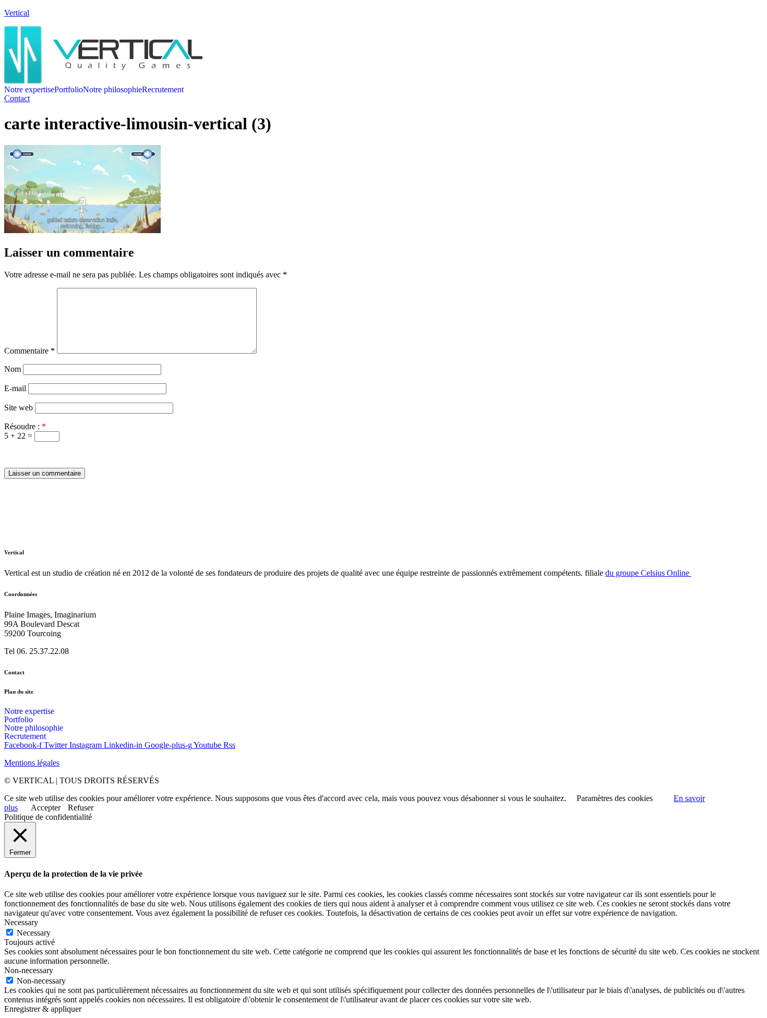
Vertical (16, 12)
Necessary (34, 932)
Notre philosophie (112, 90)
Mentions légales (31, 762)
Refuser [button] (80, 807)
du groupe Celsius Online (648, 572)
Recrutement (163, 90)
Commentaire (29, 350)
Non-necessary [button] (28, 970)
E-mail (15, 388)
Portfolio (68, 90)
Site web (18, 407)
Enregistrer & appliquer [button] (42, 1008)
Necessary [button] (21, 922)
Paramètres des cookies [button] (615, 798)
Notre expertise (29, 90)
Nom (12, 369)
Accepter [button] (46, 807)
